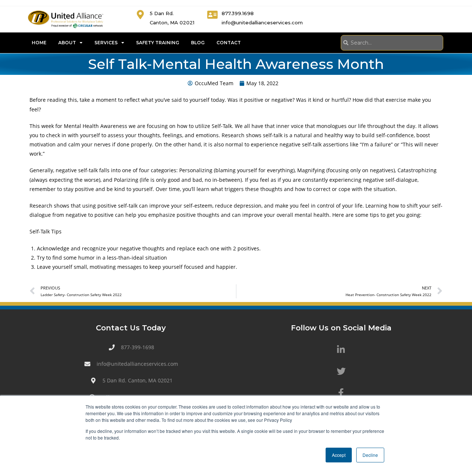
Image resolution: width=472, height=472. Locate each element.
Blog (198, 42)
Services (106, 42)
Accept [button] (339, 455)
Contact (228, 42)
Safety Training (157, 42)
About (67, 42)
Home (39, 42)
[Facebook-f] (341, 393)
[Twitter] (341, 371)
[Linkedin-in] (341, 350)
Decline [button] (370, 455)
